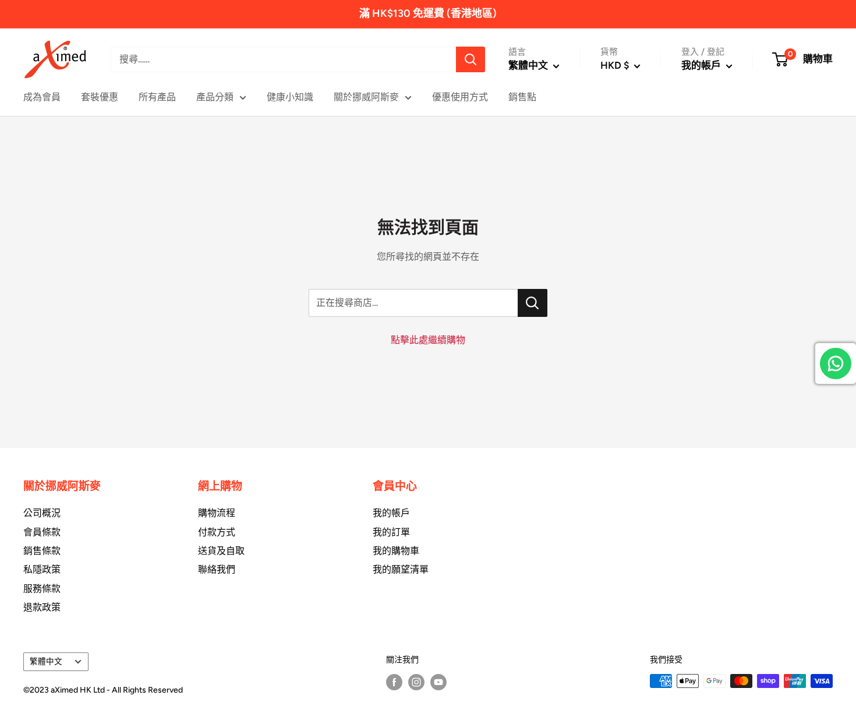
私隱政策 (42, 569)
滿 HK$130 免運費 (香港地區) (428, 13)
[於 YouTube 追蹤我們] (438, 682)
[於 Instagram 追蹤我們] (416, 682)
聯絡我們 (216, 569)
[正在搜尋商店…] (532, 303)
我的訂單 (391, 532)
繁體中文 (46, 661)
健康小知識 (290, 97)
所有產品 (157, 97)
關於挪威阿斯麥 (366, 97)
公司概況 (42, 512)
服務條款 (42, 588)
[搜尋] (470, 59)
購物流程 (216, 512)
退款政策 (42, 607)
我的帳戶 (702, 65)
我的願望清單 (401, 569)
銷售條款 (42, 550)
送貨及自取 (221, 550)
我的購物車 (396, 550)
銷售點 (522, 97)
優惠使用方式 (460, 97)
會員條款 (42, 532)
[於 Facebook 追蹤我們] (394, 682)
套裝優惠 (99, 97)
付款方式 (216, 532)
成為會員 (42, 97)
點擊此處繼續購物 (428, 339)
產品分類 (215, 97)
